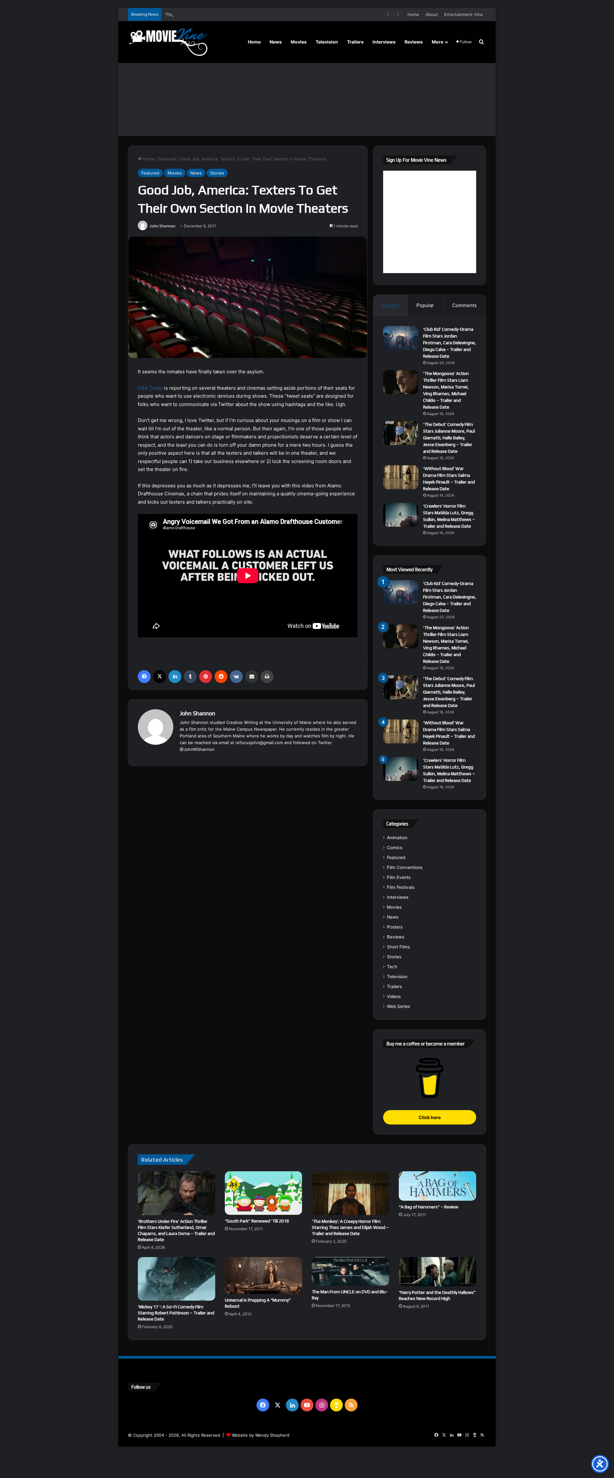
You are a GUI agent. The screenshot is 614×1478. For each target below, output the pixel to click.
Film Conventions (404, 867)
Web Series (398, 1006)
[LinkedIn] (175, 676)
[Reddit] (221, 676)
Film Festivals (400, 887)
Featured (167, 158)
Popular (425, 305)
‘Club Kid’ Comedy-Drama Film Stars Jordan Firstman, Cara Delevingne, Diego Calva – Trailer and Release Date (449, 343)
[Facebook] (144, 676)
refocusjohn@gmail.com (259, 742)
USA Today (150, 388)
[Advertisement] (307, 88)
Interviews (384, 42)
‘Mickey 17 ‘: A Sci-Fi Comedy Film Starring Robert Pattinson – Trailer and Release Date (176, 1312)
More (437, 42)
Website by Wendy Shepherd (260, 1435)
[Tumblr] (190, 676)
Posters (395, 927)
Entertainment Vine (463, 14)
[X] (159, 676)
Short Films (398, 946)
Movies (299, 42)
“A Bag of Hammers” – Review (428, 1206)
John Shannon (162, 225)
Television (327, 42)
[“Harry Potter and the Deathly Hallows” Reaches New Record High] (437, 1271)
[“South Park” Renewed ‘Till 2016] (263, 1193)
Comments (464, 305)
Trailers (355, 42)
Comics (394, 847)
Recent (390, 305)
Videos (394, 996)
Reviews (414, 42)
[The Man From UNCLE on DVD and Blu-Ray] (350, 1271)
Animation (397, 837)
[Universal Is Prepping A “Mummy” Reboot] (263, 1275)
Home (413, 14)
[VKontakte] (236, 676)
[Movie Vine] (168, 42)
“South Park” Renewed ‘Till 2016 (257, 1220)
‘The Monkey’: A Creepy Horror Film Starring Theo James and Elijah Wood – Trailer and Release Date (350, 1227)
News (276, 42)
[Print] (267, 676)
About (432, 14)
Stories (217, 172)
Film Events (399, 877)
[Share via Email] (251, 676)
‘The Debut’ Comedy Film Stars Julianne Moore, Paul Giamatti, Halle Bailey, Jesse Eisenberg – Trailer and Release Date (283, 14)
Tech (392, 966)
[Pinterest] (205, 676)
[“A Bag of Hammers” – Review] (437, 1185)
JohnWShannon (199, 749)
